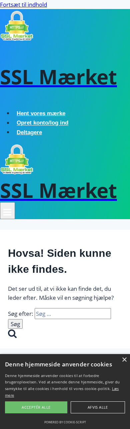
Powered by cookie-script (65, 422)
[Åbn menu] (7, 210)
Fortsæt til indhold (23, 4)
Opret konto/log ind (42, 123)
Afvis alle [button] (98, 407)
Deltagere (29, 132)
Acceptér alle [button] (36, 407)
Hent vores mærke (41, 113)
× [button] (124, 359)
